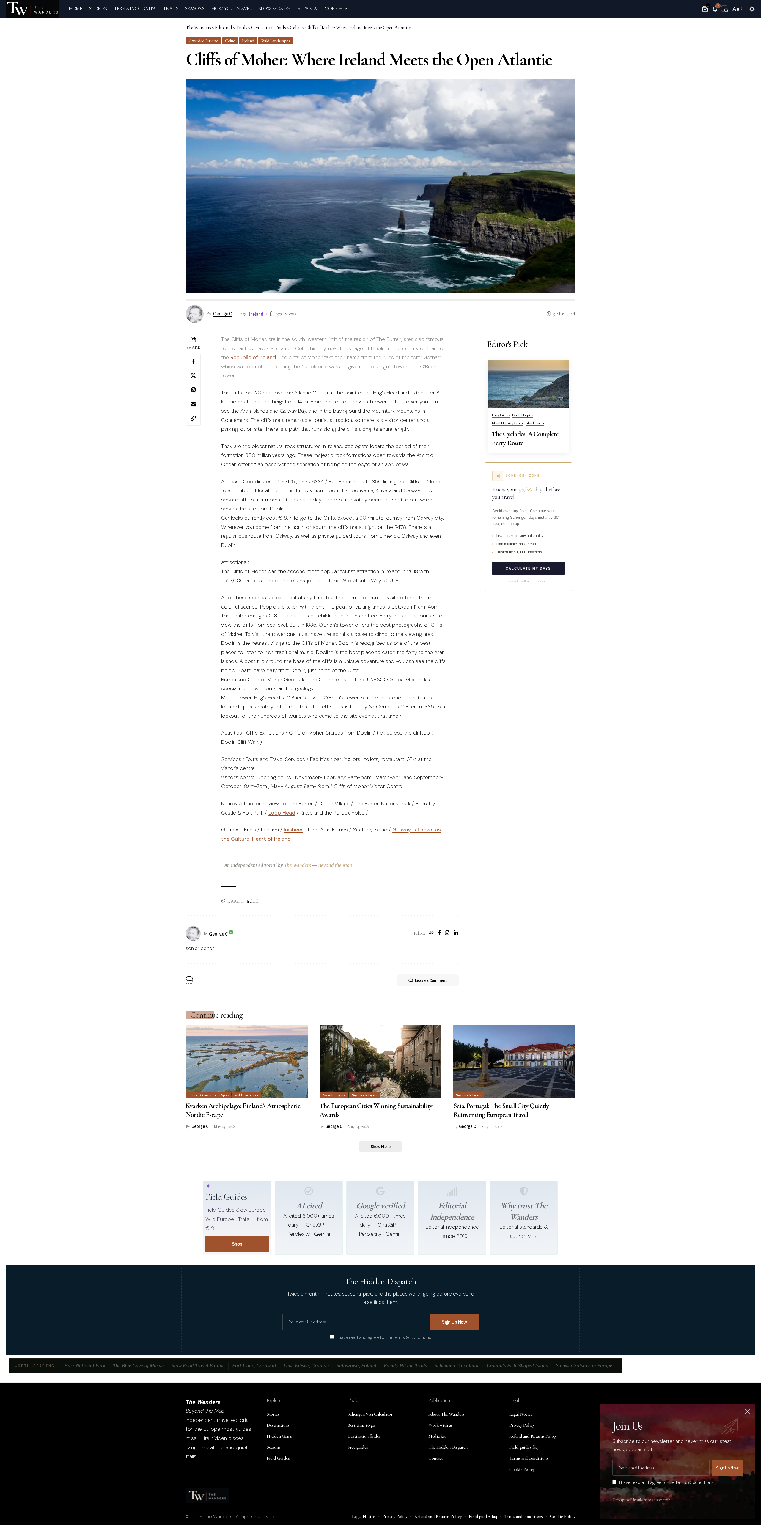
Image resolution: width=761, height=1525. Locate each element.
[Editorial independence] (452, 1191)
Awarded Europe (203, 40)
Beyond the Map (335, 865)
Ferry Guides (501, 415)
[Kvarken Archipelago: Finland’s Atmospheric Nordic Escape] (247, 1061)
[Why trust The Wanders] (523, 1191)
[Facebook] (439, 933)
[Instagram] (447, 933)
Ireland (248, 40)
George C (222, 313)
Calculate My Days (528, 568)
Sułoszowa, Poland (356, 1365)
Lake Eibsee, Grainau (306, 1365)
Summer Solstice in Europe (584, 1365)
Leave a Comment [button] (431, 980)
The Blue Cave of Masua (138, 1365)
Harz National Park (85, 1365)
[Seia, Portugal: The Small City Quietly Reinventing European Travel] (514, 1061)
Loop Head (281, 812)
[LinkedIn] (456, 933)
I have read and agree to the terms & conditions (384, 1337)
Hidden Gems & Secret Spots (208, 1095)
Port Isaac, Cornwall (254, 1365)
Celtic (230, 40)
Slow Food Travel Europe (198, 1365)
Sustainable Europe (365, 1095)
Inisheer (293, 829)
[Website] (431, 933)
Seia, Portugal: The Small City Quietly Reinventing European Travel (501, 1110)
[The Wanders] (32, 9)
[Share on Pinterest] (193, 390)
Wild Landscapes (275, 40)
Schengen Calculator (457, 1365)
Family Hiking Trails (405, 1365)
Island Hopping (522, 415)
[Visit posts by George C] (193, 933)
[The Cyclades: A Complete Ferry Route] (528, 384)
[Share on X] (193, 375)
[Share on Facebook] (193, 361)
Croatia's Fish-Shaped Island (517, 1365)
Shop (237, 1243)
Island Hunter (535, 423)
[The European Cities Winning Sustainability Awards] (380, 1061)
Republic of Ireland (253, 357)
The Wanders (297, 865)
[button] (724, 8)
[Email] (193, 404)
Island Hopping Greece (507, 423)
